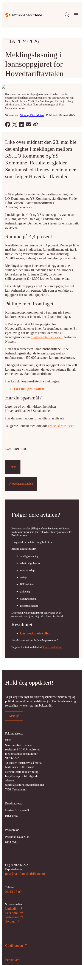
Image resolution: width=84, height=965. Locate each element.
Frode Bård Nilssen (61, 426)
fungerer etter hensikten (46, 337)
